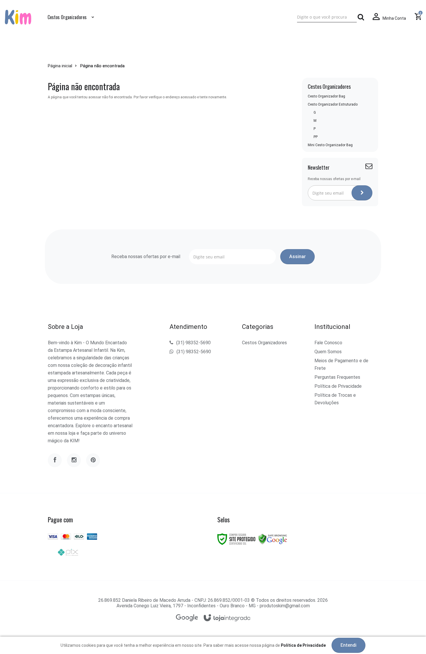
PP (316, 137)
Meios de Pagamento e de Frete (341, 364)
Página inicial (60, 65)
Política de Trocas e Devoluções (335, 398)
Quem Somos (328, 351)
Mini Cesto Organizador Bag (330, 145)
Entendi (348, 645)
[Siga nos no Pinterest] (93, 460)
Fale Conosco (328, 342)
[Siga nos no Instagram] (74, 460)
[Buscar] (361, 17)
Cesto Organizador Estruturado (333, 104)
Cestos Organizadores (264, 342)
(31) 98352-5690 (193, 342)
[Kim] (18, 17)
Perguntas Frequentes (337, 377)
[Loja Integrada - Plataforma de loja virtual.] (227, 618)
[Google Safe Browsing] (272, 539)
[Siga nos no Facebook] (55, 460)
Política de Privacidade (338, 386)
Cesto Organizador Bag (326, 96)
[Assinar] (362, 192)
